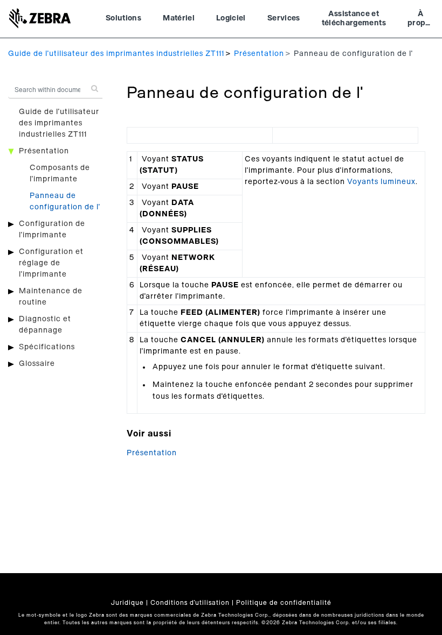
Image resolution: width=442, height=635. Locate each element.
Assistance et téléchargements (354, 18)
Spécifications (47, 347)
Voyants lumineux (381, 182)
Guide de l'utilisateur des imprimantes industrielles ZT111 (116, 54)
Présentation (259, 54)
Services (283, 18)
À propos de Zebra (421, 20)
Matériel (179, 18)
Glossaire (37, 364)
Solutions (123, 18)
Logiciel (231, 18)
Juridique (127, 602)
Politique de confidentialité (284, 602)
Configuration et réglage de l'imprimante (51, 263)
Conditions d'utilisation (190, 602)
